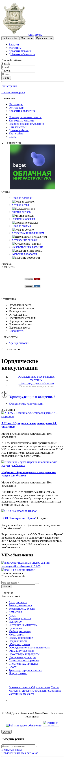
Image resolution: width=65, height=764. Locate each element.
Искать (6, 586)
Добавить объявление (22, 54)
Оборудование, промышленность (29, 647)
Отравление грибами (25, 239)
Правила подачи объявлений (26, 123)
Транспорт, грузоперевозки (25, 670)
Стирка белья (20, 204)
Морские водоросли (24, 253)
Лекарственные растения (27, 246)
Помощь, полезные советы (25, 117)
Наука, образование (21, 637)
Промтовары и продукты (24, 653)
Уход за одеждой (22, 197)
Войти (6, 78)
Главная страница (20, 687)
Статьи (13, 136)
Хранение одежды (23, 218)
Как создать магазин (21, 120)
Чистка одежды (21, 211)
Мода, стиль (16, 634)
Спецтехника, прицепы (23, 663)
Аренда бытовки (19, 343)
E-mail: (5, 63)
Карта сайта (16, 133)
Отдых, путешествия (21, 650)
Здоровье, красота (20, 618)
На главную (16, 104)
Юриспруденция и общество (31, 397)
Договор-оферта (19, 130)
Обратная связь (40, 687)
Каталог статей (18, 127)
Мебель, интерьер (20, 631)
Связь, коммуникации (22, 657)
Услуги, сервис (18, 673)
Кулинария (15, 628)
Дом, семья (15, 611)
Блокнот (14, 44)
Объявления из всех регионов (19, 752)
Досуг (12, 615)
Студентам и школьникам (28, 232)
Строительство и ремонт (24, 660)
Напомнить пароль (13, 92)
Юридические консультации (26, 403)
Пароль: (6, 70)
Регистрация (9, 86)
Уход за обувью (21, 225)
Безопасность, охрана (22, 608)
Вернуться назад (11, 749)
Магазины (15, 47)
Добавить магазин (20, 50)
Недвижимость (18, 641)
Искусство (15, 621)
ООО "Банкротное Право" (19, 518)
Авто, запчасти (18, 602)
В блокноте (16, 330)
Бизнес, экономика (20, 605)
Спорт (12, 666)
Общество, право (19, 644)
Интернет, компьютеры (23, 624)
